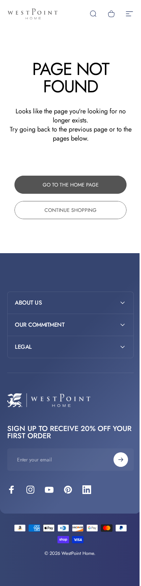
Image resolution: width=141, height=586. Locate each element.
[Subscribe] (115, 459)
